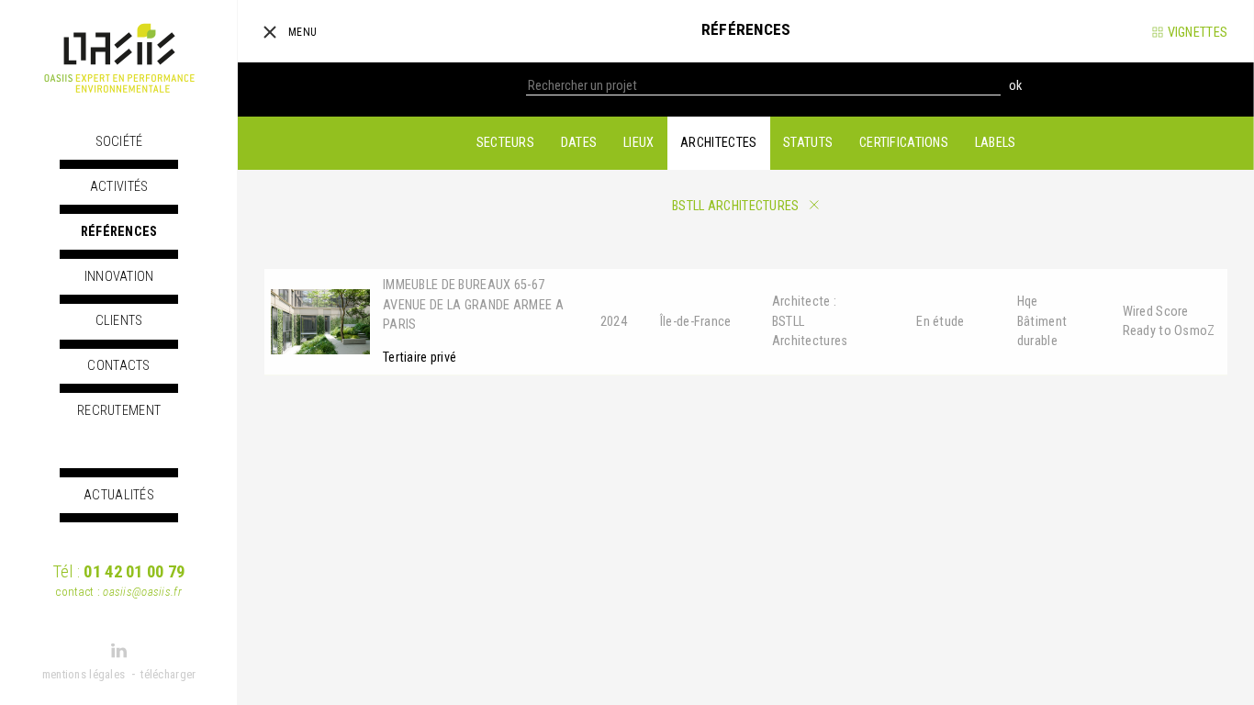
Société (119, 142)
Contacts (118, 366)
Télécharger (168, 674)
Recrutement (119, 411)
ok (1015, 86)
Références (119, 232)
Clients (119, 321)
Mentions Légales (84, 674)
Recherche (495, 86)
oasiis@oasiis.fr (142, 592)
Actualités (119, 495)
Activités (119, 187)
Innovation (119, 277)
